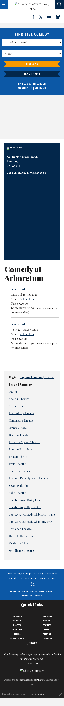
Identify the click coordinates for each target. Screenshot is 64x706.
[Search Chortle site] (59, 4)
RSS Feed (17, 625)
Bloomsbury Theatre (21, 413)
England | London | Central (37, 377)
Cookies (17, 634)
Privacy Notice (17, 638)
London (41, 83)
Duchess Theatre (19, 435)
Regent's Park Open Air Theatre (28, 478)
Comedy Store (18, 428)
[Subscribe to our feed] (32, 584)
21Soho (13, 391)
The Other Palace (20, 471)
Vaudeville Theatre (20, 543)
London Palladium (20, 449)
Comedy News (17, 616)
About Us (47, 634)
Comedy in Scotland (32, 595)
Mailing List (17, 620)
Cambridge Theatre (21, 420)
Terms (47, 629)
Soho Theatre (17, 493)
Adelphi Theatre (19, 399)
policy (41, 693)
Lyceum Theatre (19, 456)
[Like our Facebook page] (35, 17)
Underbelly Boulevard (23, 536)
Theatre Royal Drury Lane (25, 500)
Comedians (47, 616)
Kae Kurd (18, 289)
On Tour (47, 620)
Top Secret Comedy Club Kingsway (30, 521)
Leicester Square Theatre (24, 442)
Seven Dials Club (19, 485)
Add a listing (32, 74)
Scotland (40, 88)
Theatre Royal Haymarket (25, 507)
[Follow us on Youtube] (51, 17)
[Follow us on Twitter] (42, 17)
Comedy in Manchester (41, 591)
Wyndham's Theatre (21, 550)
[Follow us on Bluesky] (60, 17)
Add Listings (17, 629)
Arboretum (27, 299)
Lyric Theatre (17, 464)
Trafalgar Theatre (20, 529)
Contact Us (47, 638)
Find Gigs (32, 64)
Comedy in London (19, 591)
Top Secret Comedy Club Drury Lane (32, 514)
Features (47, 625)
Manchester (25, 88)
